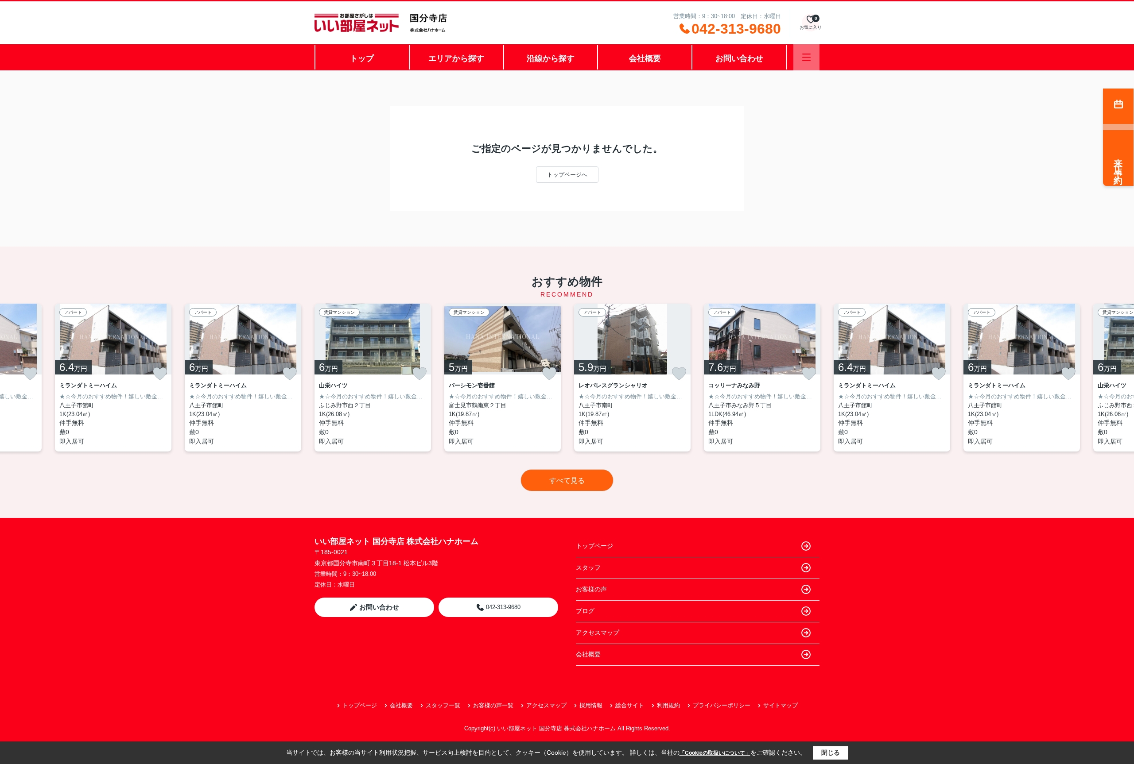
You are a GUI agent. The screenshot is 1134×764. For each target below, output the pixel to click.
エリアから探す (456, 58)
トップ (362, 58)
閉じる (830, 752)
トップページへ (567, 174)
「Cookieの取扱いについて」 (715, 753)
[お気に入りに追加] (30, 373)
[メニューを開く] (806, 57)
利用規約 (668, 705)
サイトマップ (780, 705)
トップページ (594, 545)
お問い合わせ (739, 58)
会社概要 (645, 58)
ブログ (585, 610)
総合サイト (629, 705)
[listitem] (373, 377)
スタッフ (588, 567)
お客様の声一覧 (493, 705)
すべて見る (567, 480)
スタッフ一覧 (443, 705)
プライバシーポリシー (721, 705)
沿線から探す (551, 58)
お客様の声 (591, 589)
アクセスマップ (597, 632)
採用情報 (590, 705)
